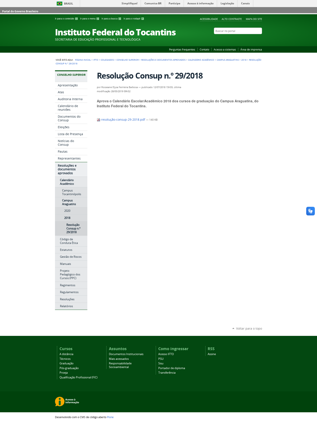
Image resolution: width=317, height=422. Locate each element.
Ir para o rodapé (133, 18)
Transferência (167, 373)
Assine (212, 354)
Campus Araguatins (228, 59)
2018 (243, 59)
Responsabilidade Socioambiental (120, 365)
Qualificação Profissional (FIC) (78, 377)
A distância (66, 354)
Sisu (160, 363)
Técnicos (65, 359)
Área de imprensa (251, 49)
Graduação (67, 363)
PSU (160, 359)
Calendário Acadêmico (201, 59)
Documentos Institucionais (126, 354)
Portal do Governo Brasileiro (20, 11)
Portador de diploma (171, 368)
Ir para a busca (111, 18)
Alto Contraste (232, 19)
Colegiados (107, 59)
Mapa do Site (254, 19)
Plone (110, 417)
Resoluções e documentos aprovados (163, 59)
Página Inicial (83, 59)
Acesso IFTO (166, 354)
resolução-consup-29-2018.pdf (123, 120)
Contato (204, 49)
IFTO (95, 59)
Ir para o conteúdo (66, 18)
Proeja (64, 373)
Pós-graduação (69, 368)
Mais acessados (119, 359)
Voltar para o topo (249, 328)
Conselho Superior (127, 59)
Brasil (68, 3)
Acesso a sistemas (225, 49)
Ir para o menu (89, 18)
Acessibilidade (209, 19)
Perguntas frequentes (182, 49)
